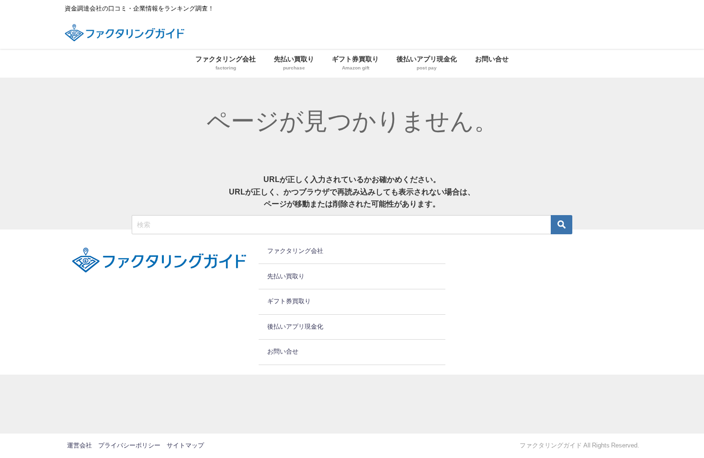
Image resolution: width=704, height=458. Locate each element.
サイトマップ (185, 445)
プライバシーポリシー (129, 445)
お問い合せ (492, 59)
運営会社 (79, 445)
